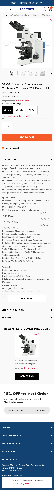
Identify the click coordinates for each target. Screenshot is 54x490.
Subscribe (40, 410)
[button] (9, 9)
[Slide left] (6, 42)
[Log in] (44, 9)
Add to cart (27, 137)
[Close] (50, 3)
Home (4, 14)
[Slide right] (47, 42)
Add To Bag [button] (27, 376)
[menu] (4, 9)
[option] (27, 43)
